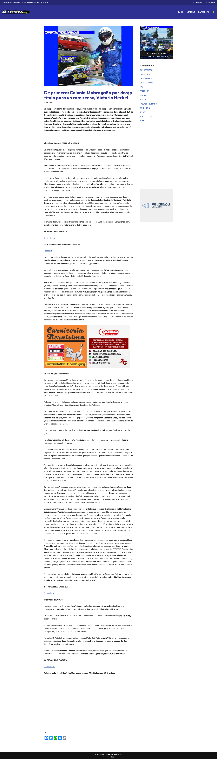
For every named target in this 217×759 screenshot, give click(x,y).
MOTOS (143, 100)
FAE (141, 87)
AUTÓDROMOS (146, 70)
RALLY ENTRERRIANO (148, 104)
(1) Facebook (49, 238)
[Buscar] (213, 12)
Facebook (211, 2)
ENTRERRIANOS (146, 83)
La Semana (198, 2)
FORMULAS (144, 91)
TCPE (142, 121)
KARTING (143, 95)
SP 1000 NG (145, 108)
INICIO (181, 12)
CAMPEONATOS (146, 74)
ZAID (112, 757)
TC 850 (143, 112)
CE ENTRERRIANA (147, 78)
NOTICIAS (191, 12)
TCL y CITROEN (146, 116)
